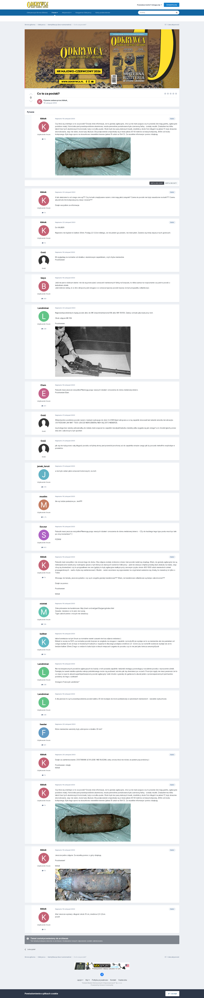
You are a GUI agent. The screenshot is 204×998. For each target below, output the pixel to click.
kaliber (43, 634)
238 (44, 329)
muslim (43, 496)
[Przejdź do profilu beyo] (43, 286)
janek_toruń (43, 466)
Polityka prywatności (100, 980)
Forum (54, 12)
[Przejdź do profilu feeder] (43, 732)
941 (44, 745)
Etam (43, 385)
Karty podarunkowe (103, 12)
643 (44, 547)
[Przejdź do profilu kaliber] (43, 642)
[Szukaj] (176, 12)
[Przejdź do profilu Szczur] (43, 535)
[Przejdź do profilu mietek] (43, 612)
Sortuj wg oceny (157, 183)
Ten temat (167, 12)
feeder (43, 724)
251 (44, 406)
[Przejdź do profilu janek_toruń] (43, 474)
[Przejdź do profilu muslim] (43, 505)
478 (44, 487)
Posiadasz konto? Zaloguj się (149, 5)
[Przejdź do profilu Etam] (43, 393)
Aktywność (66, 12)
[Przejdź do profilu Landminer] (43, 316)
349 (44, 298)
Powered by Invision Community (102, 985)
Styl (87, 980)
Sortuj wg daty (171, 183)
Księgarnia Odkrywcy (83, 12)
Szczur (43, 526)
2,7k (44, 517)
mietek (43, 603)
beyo (43, 278)
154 (44, 654)
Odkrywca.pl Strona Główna (37, 12)
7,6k (44, 624)
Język (79, 980)
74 (44, 139)
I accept (173, 994)
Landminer (43, 308)
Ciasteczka (122, 980)
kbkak (64, 100)
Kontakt (113, 980)
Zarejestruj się (171, 5)
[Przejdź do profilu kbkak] (39, 101)
